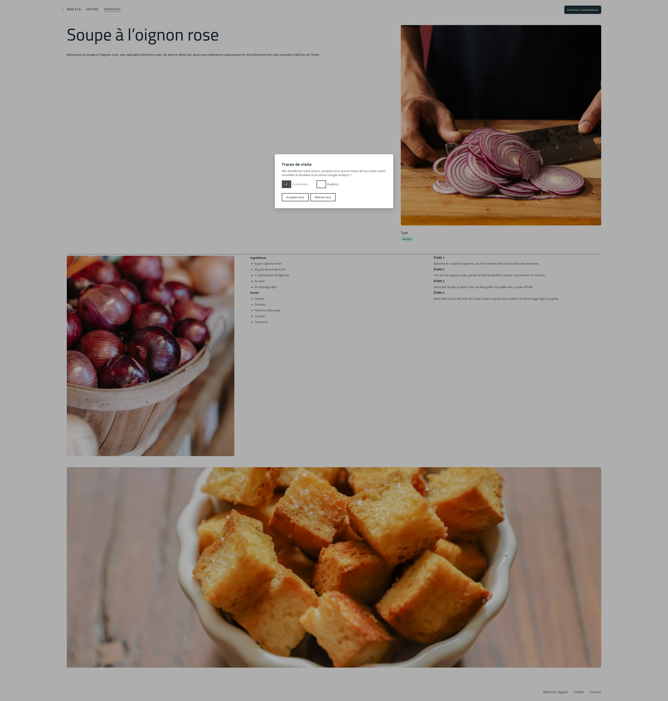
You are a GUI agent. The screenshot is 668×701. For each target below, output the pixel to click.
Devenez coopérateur (582, 10)
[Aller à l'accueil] (62, 9)
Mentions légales (555, 692)
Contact (595, 692)
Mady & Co (74, 9)
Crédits (579, 692)
